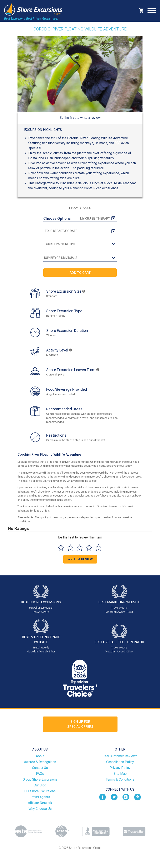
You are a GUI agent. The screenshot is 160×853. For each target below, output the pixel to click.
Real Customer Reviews (120, 756)
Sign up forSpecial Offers (80, 724)
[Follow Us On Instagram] (125, 797)
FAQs (40, 774)
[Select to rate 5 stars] (98, 547)
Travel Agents (40, 797)
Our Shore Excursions (40, 791)
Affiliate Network (40, 803)
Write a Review (80, 559)
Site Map (120, 774)
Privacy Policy (120, 768)
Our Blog (40, 785)
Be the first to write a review (80, 118)
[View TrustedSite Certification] (134, 831)
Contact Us (40, 768)
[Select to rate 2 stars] (70, 547)
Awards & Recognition (40, 762)
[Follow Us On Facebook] (102, 797)
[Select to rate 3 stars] (79, 547)
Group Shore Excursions (40, 779)
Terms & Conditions (120, 779)
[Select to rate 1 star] (61, 547)
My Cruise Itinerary (95, 218)
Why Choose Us (40, 809)
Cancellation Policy (120, 762)
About (40, 756)
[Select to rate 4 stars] (89, 547)
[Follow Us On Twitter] (114, 797)
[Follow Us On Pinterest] (137, 797)
